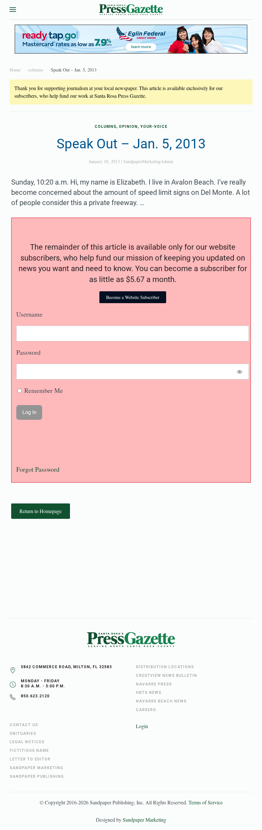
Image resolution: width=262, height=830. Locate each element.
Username (29, 314)
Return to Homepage (40, 511)
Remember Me (43, 390)
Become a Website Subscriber (132, 297)
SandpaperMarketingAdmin (148, 161)
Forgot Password (37, 469)
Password (28, 352)
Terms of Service (206, 802)
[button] (13, 9)
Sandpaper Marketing (144, 819)
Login (142, 726)
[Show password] (240, 371)
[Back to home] (131, 9)
